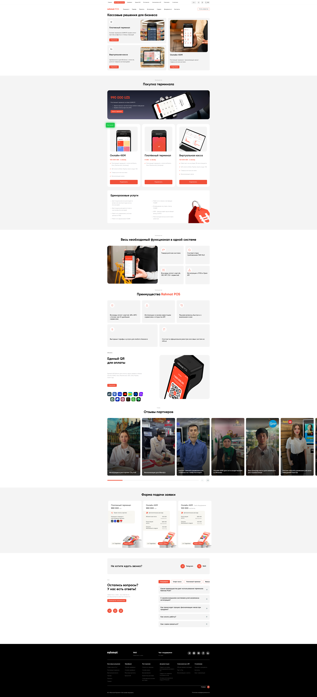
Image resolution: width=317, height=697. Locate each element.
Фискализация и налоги (183, 673)
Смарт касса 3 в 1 (112, 667)
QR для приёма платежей (184, 667)
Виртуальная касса (112, 673)
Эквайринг (129, 2)
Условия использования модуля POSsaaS (166, 679)
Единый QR (137, 2)
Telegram (189, 566)
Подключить (124, 182)
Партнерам (166, 2)
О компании (175, 2)
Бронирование (146, 673)
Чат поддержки (165, 653)
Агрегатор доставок (148, 675)
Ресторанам (146, 2)
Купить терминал (117, 111)
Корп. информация (200, 673)
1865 (204, 566)
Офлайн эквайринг (130, 667)
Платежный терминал (113, 670)
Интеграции (150, 9)
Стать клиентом (203, 9)
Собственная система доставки (148, 679)
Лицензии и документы (201, 667)
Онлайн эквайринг (130, 670)
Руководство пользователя (117, 600)
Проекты (141, 9)
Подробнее (114, 39)
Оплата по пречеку (147, 667)
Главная (110, 2)
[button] (208, 480)
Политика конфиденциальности (201, 692)
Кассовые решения (119, 2)
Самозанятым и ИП (156, 2)
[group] (123, 447)
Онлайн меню (146, 670)
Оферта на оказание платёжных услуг (166, 674)
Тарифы (134, 9)
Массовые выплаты (130, 673)
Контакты (177, 9)
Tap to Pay (180, 670)
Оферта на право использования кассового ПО (167, 669)
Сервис (159, 9)
